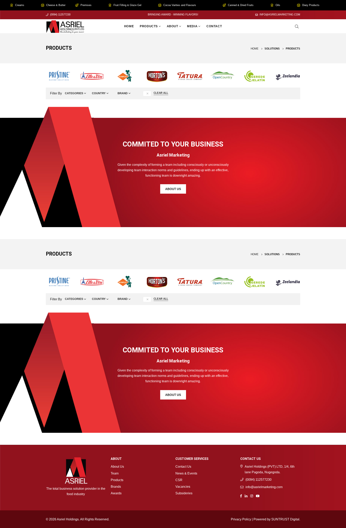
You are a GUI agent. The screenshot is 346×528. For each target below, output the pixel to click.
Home (129, 26)
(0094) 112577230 (60, 14)
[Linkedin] (246, 495)
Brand (123, 93)
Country (99, 93)
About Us (173, 189)
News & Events (186, 473)
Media (192, 26)
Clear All (161, 92)
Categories (74, 93)
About (172, 26)
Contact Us (183, 466)
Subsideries (183, 493)
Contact (214, 26)
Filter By (56, 93)
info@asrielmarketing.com (280, 14)
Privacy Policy (241, 519)
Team (115, 473)
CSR (178, 480)
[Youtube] (258, 495)
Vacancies (182, 486)
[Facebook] (241, 495)
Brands (116, 486)
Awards (116, 493)
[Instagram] (251, 495)
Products (149, 26)
